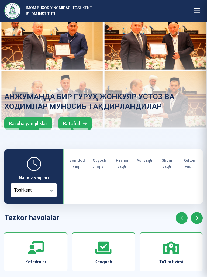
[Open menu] (197, 11)
